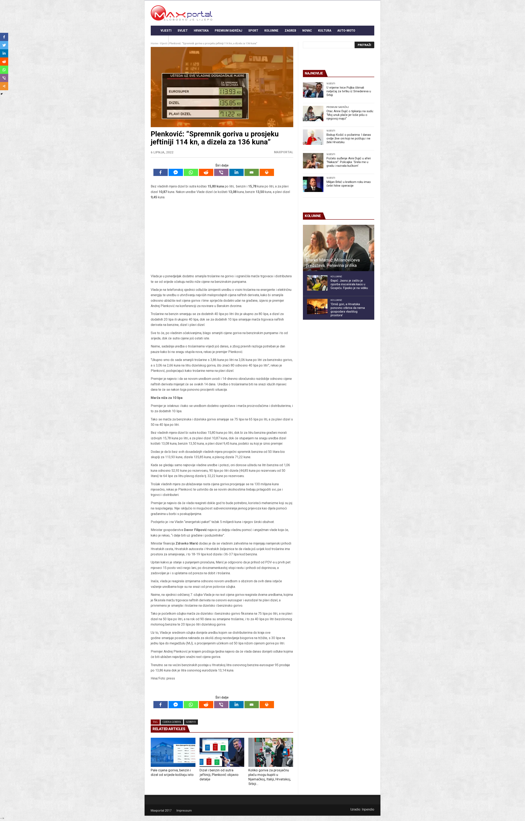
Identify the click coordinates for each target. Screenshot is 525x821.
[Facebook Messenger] (176, 172)
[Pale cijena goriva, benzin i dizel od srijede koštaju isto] (173, 752)
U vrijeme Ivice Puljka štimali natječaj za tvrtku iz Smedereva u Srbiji (348, 91)
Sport (253, 30)
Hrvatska (201, 30)
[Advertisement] (222, 237)
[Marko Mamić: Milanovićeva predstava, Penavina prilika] (338, 248)
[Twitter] (4, 45)
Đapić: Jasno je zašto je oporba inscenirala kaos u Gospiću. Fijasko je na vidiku (349, 284)
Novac (307, 30)
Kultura (324, 30)
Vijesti (166, 30)
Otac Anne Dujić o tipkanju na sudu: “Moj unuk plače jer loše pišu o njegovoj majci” (350, 114)
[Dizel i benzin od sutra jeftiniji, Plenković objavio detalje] (222, 752)
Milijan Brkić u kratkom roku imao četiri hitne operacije (348, 183)
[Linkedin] (236, 172)
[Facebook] (160, 172)
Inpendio (368, 809)
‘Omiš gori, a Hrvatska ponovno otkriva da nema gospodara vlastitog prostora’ (348, 309)
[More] (4, 86)
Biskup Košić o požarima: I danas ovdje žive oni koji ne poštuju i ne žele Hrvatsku (348, 138)
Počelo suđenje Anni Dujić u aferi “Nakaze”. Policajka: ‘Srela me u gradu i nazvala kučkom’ (348, 162)
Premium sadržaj (228, 30)
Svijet (183, 30)
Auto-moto (346, 30)
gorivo (191, 722)
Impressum (184, 810)
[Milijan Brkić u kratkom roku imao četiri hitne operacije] (313, 184)
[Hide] (1, 94)
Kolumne (271, 30)
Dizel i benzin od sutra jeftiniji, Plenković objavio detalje (219, 774)
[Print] (267, 172)
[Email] (251, 172)
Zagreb (290, 30)
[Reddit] (206, 172)
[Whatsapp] (191, 172)
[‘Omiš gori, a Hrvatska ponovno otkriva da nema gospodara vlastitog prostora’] (317, 306)
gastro (159, 40)
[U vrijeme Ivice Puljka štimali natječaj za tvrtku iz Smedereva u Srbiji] (313, 90)
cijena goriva (172, 722)
